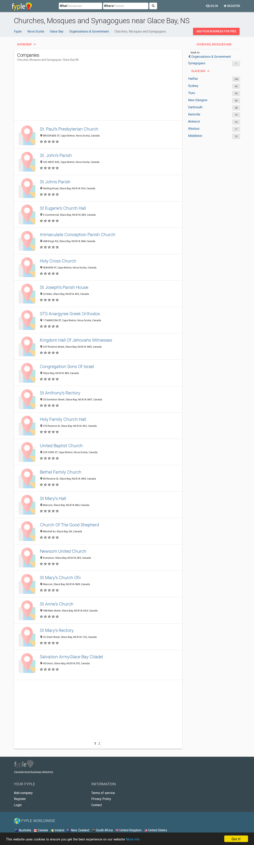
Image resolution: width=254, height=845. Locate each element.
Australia (24, 830)
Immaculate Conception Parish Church (77, 234)
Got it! (236, 838)
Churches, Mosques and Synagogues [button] (214, 45)
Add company (23, 793)
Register (233, 6)
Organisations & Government (211, 57)
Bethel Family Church (60, 472)
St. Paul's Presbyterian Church (69, 129)
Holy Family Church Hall (63, 419)
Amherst (194, 121)
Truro (191, 93)
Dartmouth (195, 107)
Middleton (195, 136)
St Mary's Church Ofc (60, 577)
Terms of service (103, 793)
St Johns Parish (55, 181)
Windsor (194, 129)
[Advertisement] (89, 92)
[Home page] (22, 6)
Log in (213, 6)
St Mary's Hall (53, 498)
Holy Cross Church (58, 260)
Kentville (194, 114)
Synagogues (196, 63)
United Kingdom (130, 830)
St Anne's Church (56, 604)
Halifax (193, 79)
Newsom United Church (63, 551)
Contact (96, 805)
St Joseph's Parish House (64, 287)
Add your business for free (216, 31)
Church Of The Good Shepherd (69, 524)
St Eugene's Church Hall (63, 208)
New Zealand (79, 830)
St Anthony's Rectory (60, 392)
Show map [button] (24, 44)
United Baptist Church (61, 445)
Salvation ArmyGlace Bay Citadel (71, 656)
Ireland (59, 830)
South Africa (104, 830)
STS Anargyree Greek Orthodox (70, 313)
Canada (42, 830)
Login (18, 805)
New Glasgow (197, 100)
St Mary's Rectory (57, 630)
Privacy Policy (101, 799)
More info (133, 838)
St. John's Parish (56, 155)
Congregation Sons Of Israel (67, 366)
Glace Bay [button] (198, 71)
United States (157, 830)
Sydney (193, 86)
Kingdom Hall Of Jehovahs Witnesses (76, 340)
